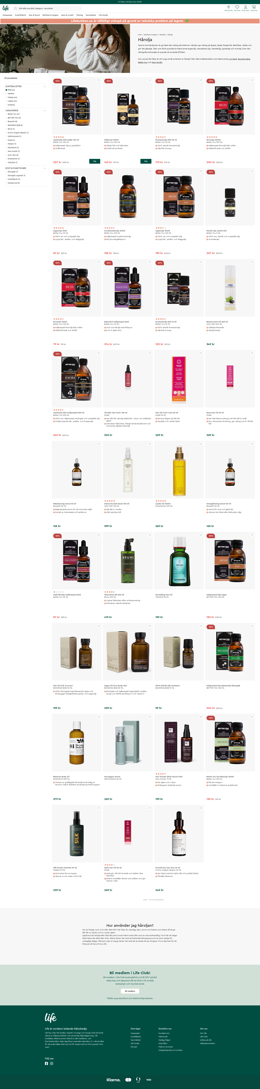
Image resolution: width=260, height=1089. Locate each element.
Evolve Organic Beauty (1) (18, 133)
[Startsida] (6, 8)
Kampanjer (135, 1033)
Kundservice (164, 1033)
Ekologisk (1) (13, 172)
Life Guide (135, 1043)
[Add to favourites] (98, 80)
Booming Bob (244, 59)
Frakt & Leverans (166, 1047)
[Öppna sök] (47, 8)
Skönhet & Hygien (150, 34)
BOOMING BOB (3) (15, 125)
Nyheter (11, 93)
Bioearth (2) (12, 121)
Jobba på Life (206, 1040)
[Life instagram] (51, 1066)
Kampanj (11, 105)
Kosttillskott (136, 1037)
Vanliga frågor (164, 1040)
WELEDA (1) (12, 162)
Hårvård (162, 34)
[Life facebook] (46, 1066)
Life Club (204, 1037)
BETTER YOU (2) (14, 118)
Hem (140, 34)
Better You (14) (14, 114)
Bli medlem (130, 991)
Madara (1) (12, 144)
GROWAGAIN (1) (14, 136)
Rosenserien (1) (14, 159)
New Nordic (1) (14, 151)
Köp (94, 161)
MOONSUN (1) (13, 147)
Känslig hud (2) (14, 183)
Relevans (11, 90)
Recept (134, 1047)
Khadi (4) (11, 140)
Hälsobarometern (207, 1043)
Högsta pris (12, 97)
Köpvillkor (163, 1043)
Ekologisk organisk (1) (16, 175)
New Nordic (157, 62)
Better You (142, 62)
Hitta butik (163, 1037)
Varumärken (136, 1040)
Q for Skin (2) (13, 155)
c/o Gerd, (233, 59)
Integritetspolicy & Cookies (170, 1050)
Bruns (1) (11, 129)
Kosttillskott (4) (14, 179)
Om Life (203, 1033)
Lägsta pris (12, 101)
